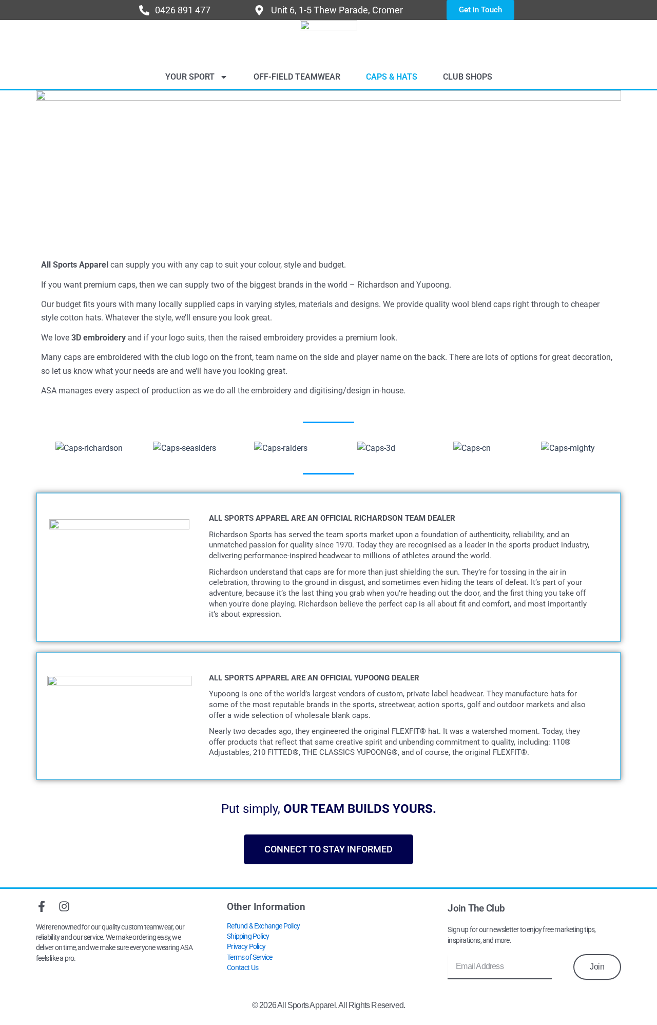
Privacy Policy (246, 946)
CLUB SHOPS (467, 77)
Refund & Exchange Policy (263, 926)
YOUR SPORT (190, 77)
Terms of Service (249, 957)
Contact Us (242, 967)
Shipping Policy (248, 936)
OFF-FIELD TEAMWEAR (297, 77)
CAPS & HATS (391, 77)
